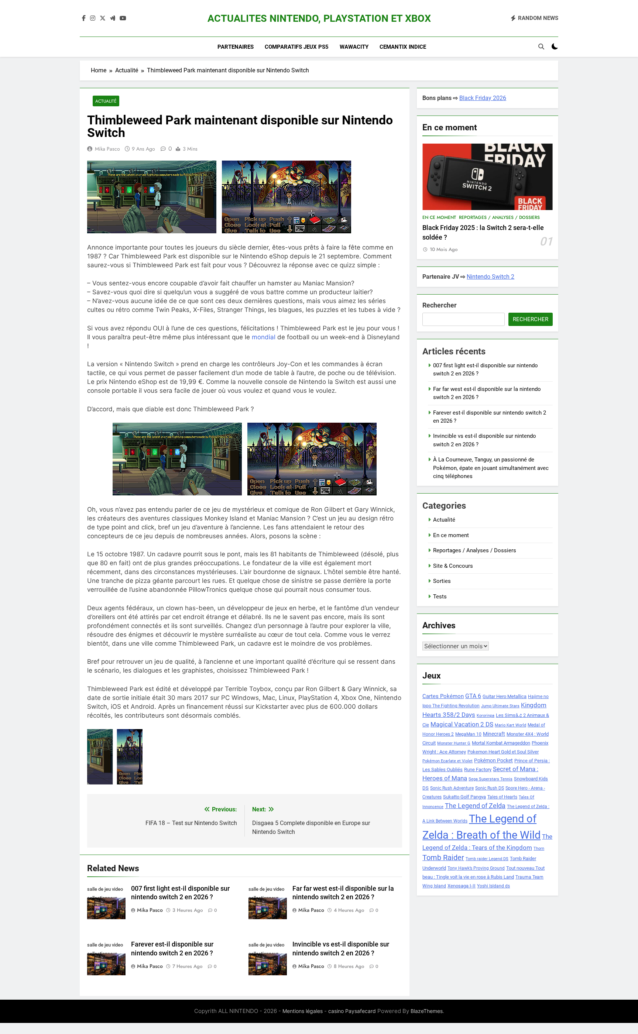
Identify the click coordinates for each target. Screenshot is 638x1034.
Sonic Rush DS (489, 788)
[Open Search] (541, 46)
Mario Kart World (510, 725)
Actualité (106, 101)
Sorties (442, 581)
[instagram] (92, 18)
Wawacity (354, 47)
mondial (263, 337)
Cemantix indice (403, 47)
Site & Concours (453, 566)
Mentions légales (302, 1011)
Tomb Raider (443, 857)
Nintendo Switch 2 (490, 276)
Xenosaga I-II (461, 886)
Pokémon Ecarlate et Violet (447, 761)
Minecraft (494, 734)
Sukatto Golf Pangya (464, 797)
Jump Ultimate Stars (500, 706)
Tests (440, 596)
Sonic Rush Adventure (452, 788)
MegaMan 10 (468, 734)
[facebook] (84, 18)
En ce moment (439, 217)
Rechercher (439, 305)
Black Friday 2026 (482, 98)
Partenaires (235, 47)
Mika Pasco (107, 148)
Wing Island (434, 886)
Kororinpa (485, 715)
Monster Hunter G (453, 743)
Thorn (539, 848)
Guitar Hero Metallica (504, 696)
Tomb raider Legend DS (487, 858)
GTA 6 (473, 696)
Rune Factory (477, 769)
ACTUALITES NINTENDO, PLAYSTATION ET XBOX (319, 18)
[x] (102, 18)
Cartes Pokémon (443, 696)
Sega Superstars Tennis (490, 779)
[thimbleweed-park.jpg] (137, 756)
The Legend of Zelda (475, 806)
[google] (112, 18)
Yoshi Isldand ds (493, 886)
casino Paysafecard (352, 1011)
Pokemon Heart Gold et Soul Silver (503, 752)
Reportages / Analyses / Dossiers (499, 217)
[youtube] (122, 18)
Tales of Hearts (502, 797)
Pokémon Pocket (493, 760)
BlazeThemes (427, 1011)
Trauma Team (529, 877)
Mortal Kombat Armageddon (501, 743)
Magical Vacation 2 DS (462, 724)
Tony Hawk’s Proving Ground (476, 868)
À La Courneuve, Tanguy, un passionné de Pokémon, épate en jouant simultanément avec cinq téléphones (491, 468)
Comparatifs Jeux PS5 (297, 47)
